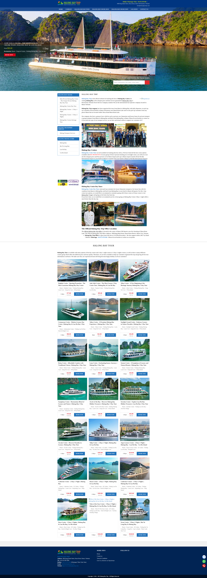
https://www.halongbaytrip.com (70, 566)
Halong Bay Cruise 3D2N (120, 9)
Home (61, 9)
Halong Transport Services (67, 133)
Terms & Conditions (102, 558)
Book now (9, 55)
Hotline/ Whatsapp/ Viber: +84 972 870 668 (134, 1)
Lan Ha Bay (63, 149)
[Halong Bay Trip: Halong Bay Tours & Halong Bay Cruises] (69, 3)
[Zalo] (204, 557)
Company (68, 9)
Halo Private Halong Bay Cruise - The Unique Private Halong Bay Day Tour (69, 101)
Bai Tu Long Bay (65, 146)
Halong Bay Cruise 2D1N (100, 9)
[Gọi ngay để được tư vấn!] (204, 565)
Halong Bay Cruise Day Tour (68, 106)
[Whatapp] (204, 561)
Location (134, 9)
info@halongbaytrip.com (143, 5)
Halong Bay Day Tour (82, 9)
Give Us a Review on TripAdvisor (105, 560)
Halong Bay (63, 143)
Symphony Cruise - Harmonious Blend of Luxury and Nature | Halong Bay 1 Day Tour (71, 404)
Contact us (144, 9)
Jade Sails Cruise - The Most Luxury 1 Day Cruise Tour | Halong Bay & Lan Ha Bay (24, 44)
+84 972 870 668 (102, 237)
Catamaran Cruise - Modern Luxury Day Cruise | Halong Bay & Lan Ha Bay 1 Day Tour (71, 324)
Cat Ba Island (64, 153)
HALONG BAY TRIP (63, 556)
